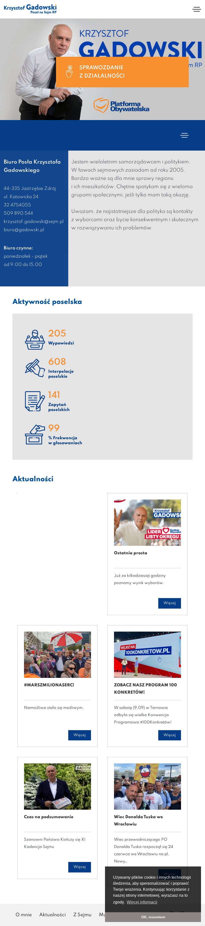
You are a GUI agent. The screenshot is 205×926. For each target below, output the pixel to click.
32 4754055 (17, 205)
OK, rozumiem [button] (153, 917)
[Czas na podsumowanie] (57, 788)
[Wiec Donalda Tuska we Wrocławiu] (147, 788)
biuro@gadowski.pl (24, 230)
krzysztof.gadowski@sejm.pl (34, 221)
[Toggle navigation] (196, 9)
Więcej (170, 603)
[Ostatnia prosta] (147, 524)
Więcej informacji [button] (142, 902)
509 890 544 (18, 213)
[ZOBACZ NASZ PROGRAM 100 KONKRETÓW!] (147, 656)
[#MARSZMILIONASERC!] (57, 656)
